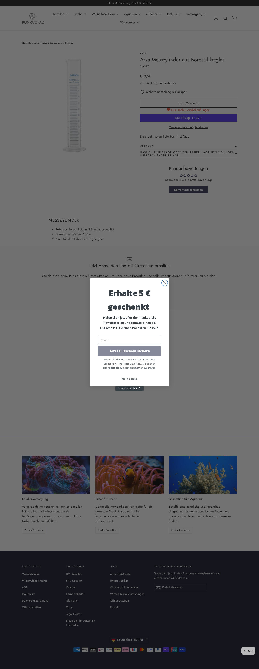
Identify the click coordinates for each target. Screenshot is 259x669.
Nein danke (129, 379)
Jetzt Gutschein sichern (129, 351)
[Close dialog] (165, 283)
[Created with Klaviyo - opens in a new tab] (129, 388)
